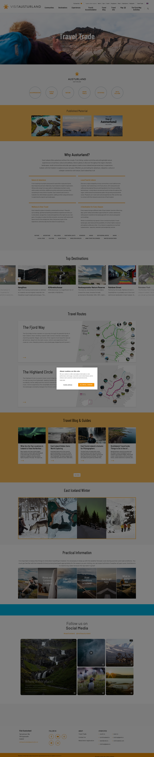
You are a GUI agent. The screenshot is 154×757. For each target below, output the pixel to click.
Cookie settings (67, 384)
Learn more (62, 380)
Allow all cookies (86, 384)
